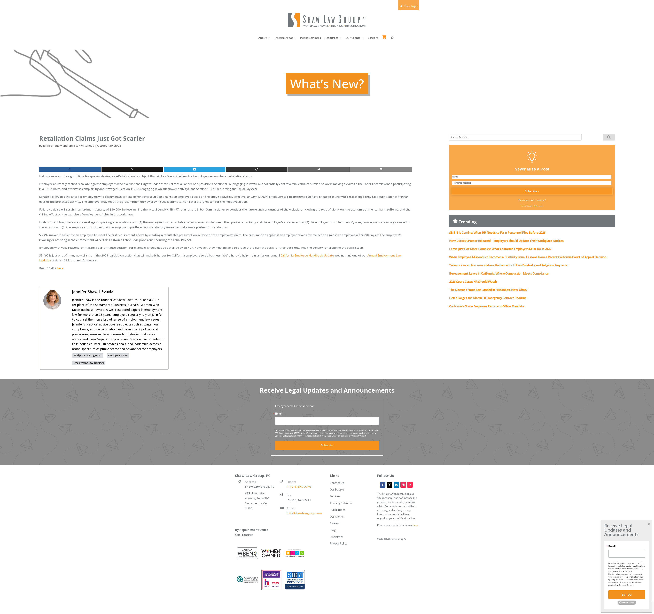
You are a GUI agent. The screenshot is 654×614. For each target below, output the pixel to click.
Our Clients (353, 38)
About (262, 38)
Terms (530, 206)
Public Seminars (310, 38)
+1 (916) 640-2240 (298, 487)
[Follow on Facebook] (382, 485)
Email (278, 413)
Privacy (539, 206)
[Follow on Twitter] (389, 485)
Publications (337, 510)
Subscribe (327, 445)
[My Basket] (384, 35)
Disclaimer (336, 537)
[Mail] (381, 169)
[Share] (70, 169)
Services (335, 496)
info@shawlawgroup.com (304, 513)
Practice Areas (283, 38)
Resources (331, 38)
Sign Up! (626, 594)
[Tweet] (132, 169)
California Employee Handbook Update (307, 255)
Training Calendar (341, 503)
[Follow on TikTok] (410, 485)
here (60, 268)
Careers (373, 38)
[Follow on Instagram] (403, 485)
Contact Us (337, 483)
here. (415, 525)
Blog (333, 530)
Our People (337, 489)
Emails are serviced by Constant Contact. (349, 435)
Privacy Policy (338, 543)
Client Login (408, 6)
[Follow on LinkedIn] (396, 485)
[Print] (319, 169)
